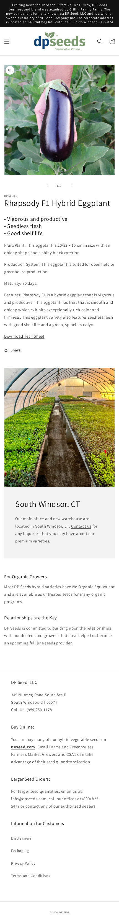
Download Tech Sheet (24, 336)
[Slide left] (47, 185)
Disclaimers (21, 838)
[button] (7, 41)
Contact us (81, 526)
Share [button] (16, 350)
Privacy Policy (23, 863)
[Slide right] (72, 185)
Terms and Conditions (30, 875)
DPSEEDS (64, 912)
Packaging (20, 850)
